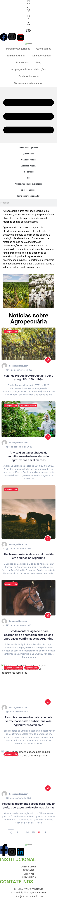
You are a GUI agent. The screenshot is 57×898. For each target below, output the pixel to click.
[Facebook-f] (4, 850)
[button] (28, 115)
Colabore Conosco (28, 76)
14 (27, 832)
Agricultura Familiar (13, 668)
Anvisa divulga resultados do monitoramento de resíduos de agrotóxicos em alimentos (28, 456)
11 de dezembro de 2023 (20, 447)
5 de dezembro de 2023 (19, 711)
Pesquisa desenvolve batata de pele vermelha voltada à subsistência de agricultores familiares (28, 721)
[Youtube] (20, 37)
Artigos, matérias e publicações (28, 69)
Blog (38, 62)
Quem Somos (43, 48)
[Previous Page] (11, 832)
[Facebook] (4, 37)
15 (33, 832)
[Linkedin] (20, 852)
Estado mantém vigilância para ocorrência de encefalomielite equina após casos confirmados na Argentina (28, 634)
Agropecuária (11, 331)
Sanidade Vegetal (41, 55)
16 (39, 832)
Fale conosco (23, 62)
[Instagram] (12, 36)
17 (44, 832)
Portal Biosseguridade (18, 48)
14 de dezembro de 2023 (20, 370)
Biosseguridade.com (18, 366)
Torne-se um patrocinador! (28, 83)
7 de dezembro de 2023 (19, 548)
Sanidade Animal (16, 55)
